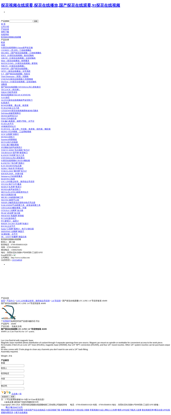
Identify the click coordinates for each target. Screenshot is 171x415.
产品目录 (5, 29)
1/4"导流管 (56, 301)
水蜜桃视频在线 (68, 410)
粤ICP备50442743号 (14, 407)
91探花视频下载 (53, 410)
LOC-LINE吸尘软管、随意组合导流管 (33, 301)
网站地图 (5, 410)
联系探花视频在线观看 (11, 37)
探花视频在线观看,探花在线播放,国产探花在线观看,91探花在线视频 (60, 5)
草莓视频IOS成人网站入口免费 (103, 410)
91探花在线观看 (16, 410)
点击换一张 (17, 394)
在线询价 (5, 34)
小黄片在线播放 (21, 412)
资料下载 (5, 32)
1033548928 (17, 260)
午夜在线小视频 (82, 410)
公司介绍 (5, 27)
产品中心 (11, 301)
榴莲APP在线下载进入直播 (129, 410)
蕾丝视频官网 (148, 410)
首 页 (3, 24)
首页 (3, 301)
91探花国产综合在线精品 (35, 410)
